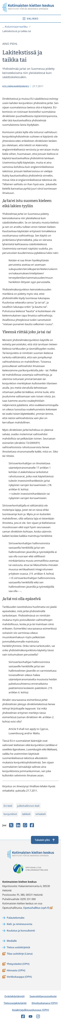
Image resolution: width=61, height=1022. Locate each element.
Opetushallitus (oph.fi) (36, 908)
